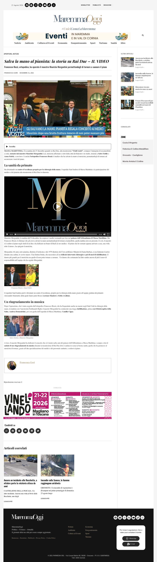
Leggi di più (8, 501)
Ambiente (29, 43)
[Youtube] (45, 5)
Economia (62, 43)
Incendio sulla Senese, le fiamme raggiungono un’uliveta (55, 481)
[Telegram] (31, 5)
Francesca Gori (27, 362)
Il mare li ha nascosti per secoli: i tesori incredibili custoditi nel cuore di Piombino (144, 104)
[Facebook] (27, 5)
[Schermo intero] (108, 234)
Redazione (107, 5)
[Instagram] (36, 5)
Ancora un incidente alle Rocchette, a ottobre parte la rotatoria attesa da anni (20, 483)
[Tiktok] (49, 5)
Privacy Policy (40, 538)
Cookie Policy (51, 538)
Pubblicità (97, 5)
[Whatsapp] (54, 5)
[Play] (7, 234)
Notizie (17, 43)
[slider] (56, 234)
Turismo (103, 43)
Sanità (114, 43)
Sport (92, 43)
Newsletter (85, 5)
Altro (122, 43)
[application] (57, 206)
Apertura (8, 54)
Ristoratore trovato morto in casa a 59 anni (143, 88)
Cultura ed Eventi (46, 43)
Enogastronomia (78, 43)
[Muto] (104, 234)
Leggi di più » (139, 67)
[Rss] (40, 5)
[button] (57, 206)
